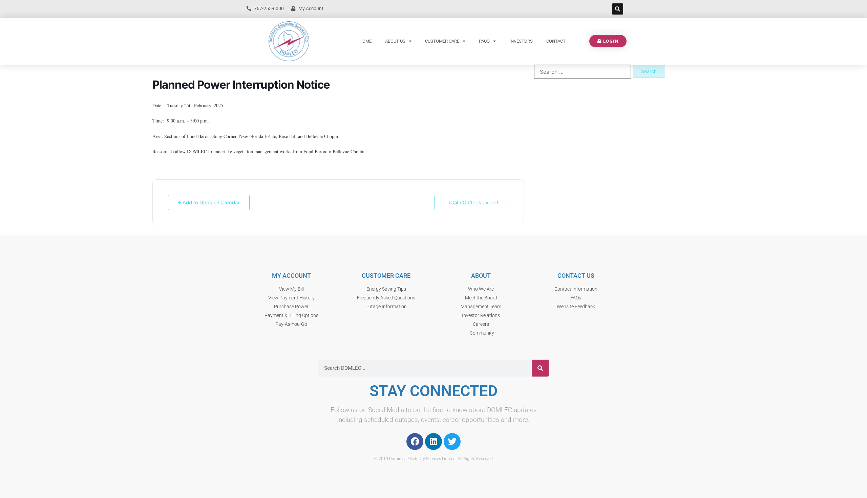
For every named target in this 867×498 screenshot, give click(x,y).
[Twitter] (452, 441)
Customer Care (442, 41)
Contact (556, 41)
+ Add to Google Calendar (209, 202)
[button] (617, 9)
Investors (521, 41)
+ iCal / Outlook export (471, 202)
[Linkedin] (433, 441)
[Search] (540, 368)
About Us (395, 41)
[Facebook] (414, 441)
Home (365, 41)
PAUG (484, 41)
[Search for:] (582, 72)
